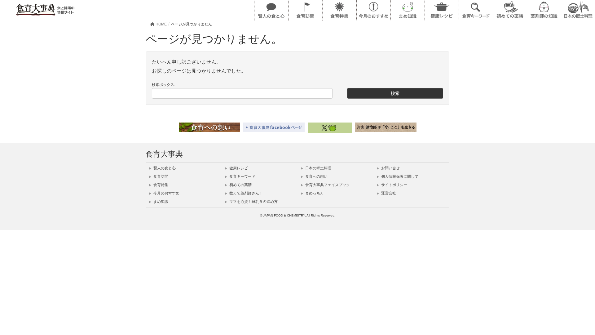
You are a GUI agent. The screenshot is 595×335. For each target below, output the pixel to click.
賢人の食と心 (164, 168)
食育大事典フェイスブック (327, 185)
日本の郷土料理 (317, 168)
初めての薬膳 (240, 185)
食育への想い (316, 176)
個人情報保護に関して (399, 176)
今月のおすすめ (165, 193)
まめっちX (313, 193)
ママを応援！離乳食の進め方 (253, 201)
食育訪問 (160, 176)
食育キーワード (241, 176)
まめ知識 (160, 201)
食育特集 (160, 185)
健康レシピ (238, 168)
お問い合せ (390, 168)
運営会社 (388, 193)
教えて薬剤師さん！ (245, 193)
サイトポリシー (393, 185)
